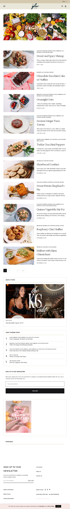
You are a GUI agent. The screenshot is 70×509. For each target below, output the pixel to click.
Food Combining (56, 50)
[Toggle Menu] (4, 6)
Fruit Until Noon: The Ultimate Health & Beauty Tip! (24, 350)
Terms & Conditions (8, 489)
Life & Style (9, 320)
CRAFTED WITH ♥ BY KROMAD (42, 498)
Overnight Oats (45, 100)
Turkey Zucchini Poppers (51, 145)
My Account (39, 467)
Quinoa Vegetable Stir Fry (51, 209)
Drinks (27, 343)
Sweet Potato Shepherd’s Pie (50, 188)
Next (23, 270)
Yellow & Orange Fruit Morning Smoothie (21, 345)
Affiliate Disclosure (8, 498)
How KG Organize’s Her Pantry (18, 362)
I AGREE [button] (58, 506)
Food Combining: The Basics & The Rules (21, 339)
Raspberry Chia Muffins (50, 229)
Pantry (18, 360)
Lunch (43, 52)
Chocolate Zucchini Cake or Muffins (51, 78)
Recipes (48, 52)
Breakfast (39, 94)
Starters (48, 117)
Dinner (50, 50)
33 (17, 270)
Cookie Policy (41, 506)
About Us (38, 471)
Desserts (39, 72)
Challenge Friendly (42, 50)
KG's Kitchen (45, 72)
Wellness (36, 337)
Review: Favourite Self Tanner (18, 356)
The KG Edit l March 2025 (14, 323)
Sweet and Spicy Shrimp (50, 56)
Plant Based (45, 95)
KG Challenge (30, 337)
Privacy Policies (51, 506)
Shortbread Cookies (48, 164)
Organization (13, 360)
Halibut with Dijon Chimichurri (47, 252)
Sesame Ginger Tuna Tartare (48, 123)
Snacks (42, 140)
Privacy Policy (7, 494)
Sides (51, 52)
